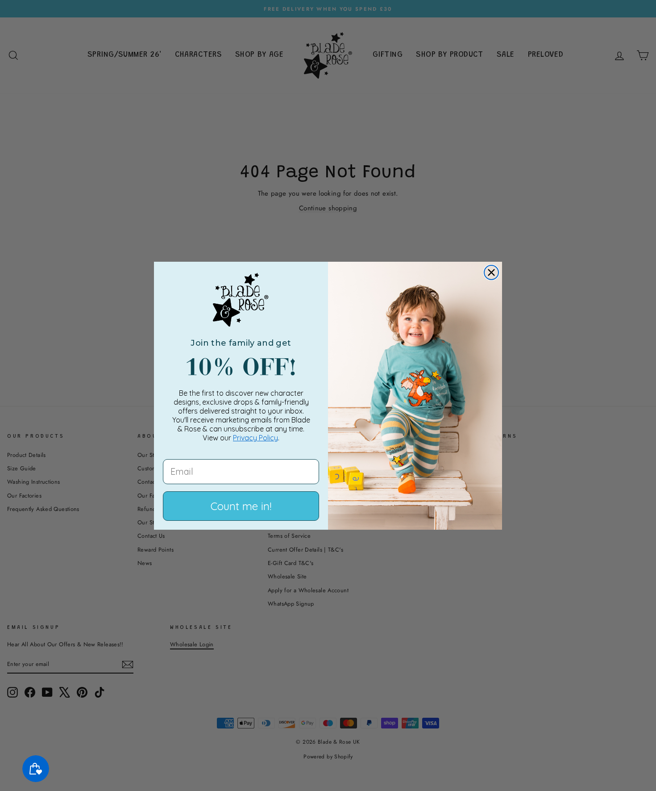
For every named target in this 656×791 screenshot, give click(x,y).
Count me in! (241, 506)
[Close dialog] (491, 272)
